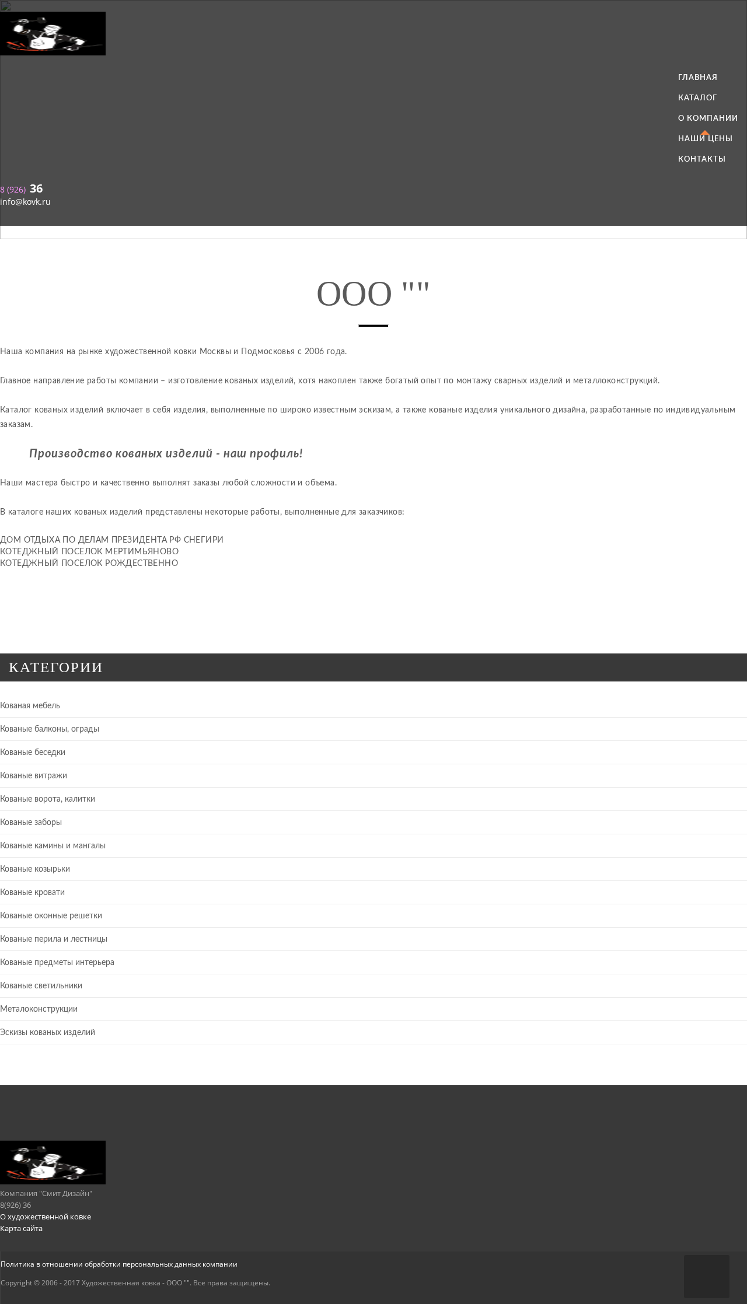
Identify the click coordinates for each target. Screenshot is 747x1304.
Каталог (697, 98)
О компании (708, 118)
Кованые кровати (32, 893)
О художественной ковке (45, 1216)
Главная (698, 77)
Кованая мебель (30, 706)
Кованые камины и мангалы (53, 846)
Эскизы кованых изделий (47, 1033)
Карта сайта (21, 1228)
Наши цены (705, 138)
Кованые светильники (41, 986)
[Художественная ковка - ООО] (373, 35)
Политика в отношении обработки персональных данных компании (119, 1264)
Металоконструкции (39, 1009)
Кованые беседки (32, 753)
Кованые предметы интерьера (57, 963)
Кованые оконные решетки (51, 916)
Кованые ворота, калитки (47, 799)
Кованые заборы (31, 823)
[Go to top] (706, 1276)
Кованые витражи (33, 776)
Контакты (702, 159)
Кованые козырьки (35, 869)
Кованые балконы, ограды (49, 729)
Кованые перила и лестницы (53, 939)
